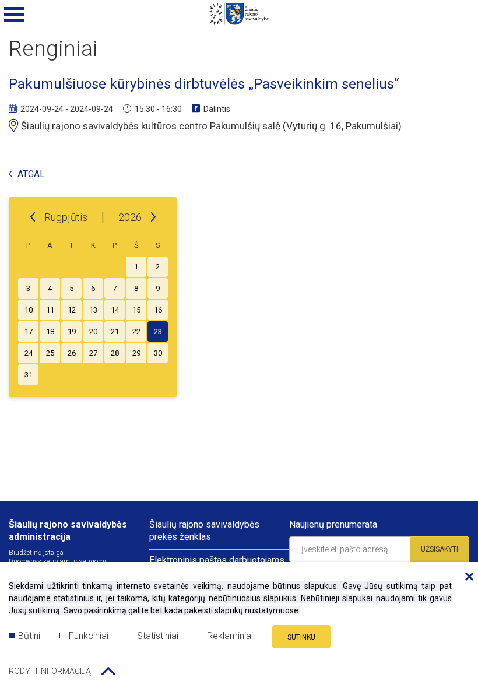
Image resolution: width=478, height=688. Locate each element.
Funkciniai (88, 635)
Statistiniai (157, 635)
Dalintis (216, 109)
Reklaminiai (230, 635)
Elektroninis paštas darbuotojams (216, 560)
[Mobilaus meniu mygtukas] (14, 14)
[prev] (32, 217)
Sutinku (301, 637)
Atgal (31, 175)
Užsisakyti (439, 549)
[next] (153, 217)
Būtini (29, 635)
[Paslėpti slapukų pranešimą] (466, 577)
